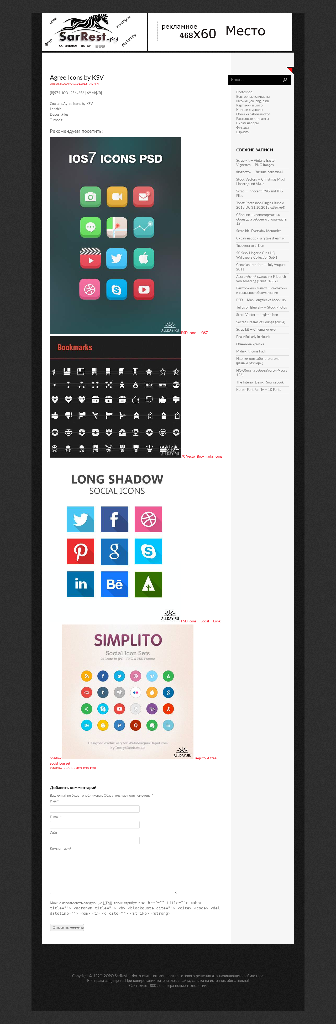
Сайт (53, 833)
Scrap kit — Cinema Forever (256, 329)
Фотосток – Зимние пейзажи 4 (260, 172)
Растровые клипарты (252, 119)
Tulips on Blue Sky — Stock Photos (261, 307)
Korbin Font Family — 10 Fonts (258, 390)
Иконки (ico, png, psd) (80, 768)
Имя (54, 801)
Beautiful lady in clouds (253, 337)
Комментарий (60, 849)
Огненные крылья (250, 344)
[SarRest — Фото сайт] (95, 50)
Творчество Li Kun (250, 246)
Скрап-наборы (247, 123)
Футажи (242, 128)
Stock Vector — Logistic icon (257, 315)
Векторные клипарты (253, 97)
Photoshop (244, 92)
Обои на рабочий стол (253, 114)
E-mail (56, 817)
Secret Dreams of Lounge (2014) (260, 322)
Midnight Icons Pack (251, 351)
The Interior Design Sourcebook (260, 382)
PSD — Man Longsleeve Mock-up (261, 300)
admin (94, 84)
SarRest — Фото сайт (132, 976)
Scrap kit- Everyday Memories (258, 231)
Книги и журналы (249, 110)
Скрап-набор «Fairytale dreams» (260, 238)
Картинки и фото (249, 105)
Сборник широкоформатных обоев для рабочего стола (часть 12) (261, 219)
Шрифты (243, 132)
